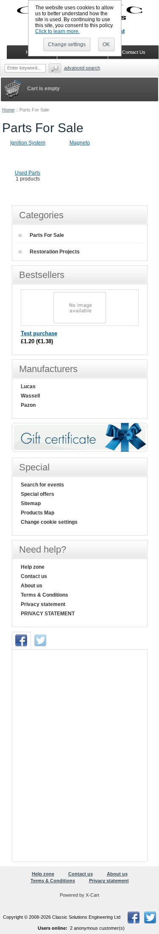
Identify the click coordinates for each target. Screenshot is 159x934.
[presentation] (21, 640)
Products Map (37, 513)
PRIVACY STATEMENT (48, 614)
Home (8, 109)
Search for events (42, 485)
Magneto (80, 143)
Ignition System (27, 143)
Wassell (30, 396)
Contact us (34, 576)
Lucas (28, 386)
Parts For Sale (47, 235)
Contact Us (133, 52)
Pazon (28, 405)
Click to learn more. (57, 31)
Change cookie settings (49, 522)
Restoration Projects (55, 252)
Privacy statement (43, 604)
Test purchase (39, 333)
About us (31, 586)
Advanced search (82, 67)
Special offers (37, 494)
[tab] (21, 640)
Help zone (33, 567)
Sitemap (31, 503)
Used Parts (27, 173)
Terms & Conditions (44, 595)
